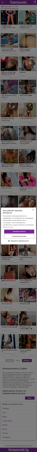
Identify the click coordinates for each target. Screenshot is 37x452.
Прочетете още (8, 227)
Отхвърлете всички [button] (19, 236)
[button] (18, 241)
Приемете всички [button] (19, 231)
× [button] (33, 210)
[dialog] (18, 226)
